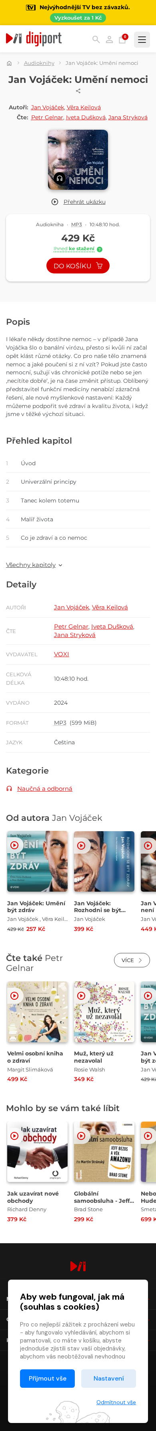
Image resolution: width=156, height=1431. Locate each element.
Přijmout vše (47, 1378)
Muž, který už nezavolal (94, 1057)
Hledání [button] (96, 39)
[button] (78, 202)
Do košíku (73, 266)
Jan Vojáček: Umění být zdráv (36, 907)
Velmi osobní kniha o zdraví (35, 1057)
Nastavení (109, 1378)
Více (129, 960)
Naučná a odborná (44, 788)
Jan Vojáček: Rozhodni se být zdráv (97, 910)
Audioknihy (39, 63)
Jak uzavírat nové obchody (33, 1197)
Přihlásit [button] (109, 39)
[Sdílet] (78, 91)
